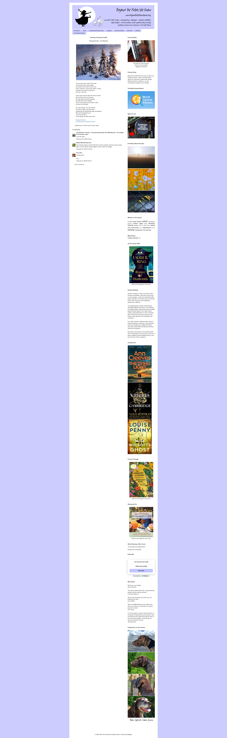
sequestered (147, 227)
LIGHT (145, 221)
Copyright (109, 30)
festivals (130, 225)
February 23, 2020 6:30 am (84, 161)
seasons (140, 227)
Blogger (130, 734)
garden (136, 225)
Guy (77, 152)
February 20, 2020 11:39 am (84, 149)
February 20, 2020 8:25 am (84, 139)
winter (97, 125)
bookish (130, 223)
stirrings (153, 227)
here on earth (142, 225)
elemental (151, 223)
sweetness (138, 230)
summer (131, 230)
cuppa (141, 223)
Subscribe (141, 570)
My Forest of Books (119, 30)
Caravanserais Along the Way (96, 30)
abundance (151, 221)
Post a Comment (79, 164)
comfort (135, 223)
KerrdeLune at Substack (134, 549)
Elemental (129, 30)
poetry (85, 125)
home (148, 225)
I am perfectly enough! (79, 33)
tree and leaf (91, 125)
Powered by (137, 576)
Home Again (77, 30)
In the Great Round (134, 221)
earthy (145, 223)
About (84, 30)
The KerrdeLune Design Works (136, 547)
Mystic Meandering (82, 142)
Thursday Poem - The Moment (98, 41)
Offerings (137, 30)
